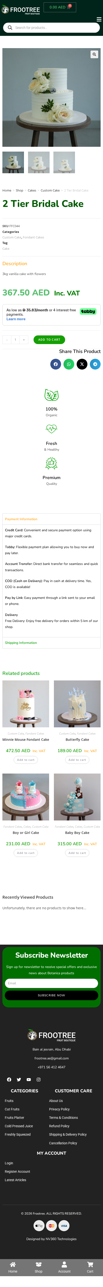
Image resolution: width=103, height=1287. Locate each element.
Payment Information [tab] (21, 519)
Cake (5, 248)
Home (6, 190)
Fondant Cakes (33, 237)
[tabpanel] (51, 581)
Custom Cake (50, 190)
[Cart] (90, 1264)
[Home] (13, 1264)
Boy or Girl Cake (26, 832)
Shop (19, 190)
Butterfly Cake (77, 739)
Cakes (32, 190)
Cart (90, 1271)
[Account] (64, 1264)
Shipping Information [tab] (21, 642)
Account (64, 1271)
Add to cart (49, 340)
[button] (72, 19)
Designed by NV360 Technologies (51, 1239)
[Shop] (39, 1264)
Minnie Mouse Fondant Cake (25, 739)
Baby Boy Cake (77, 832)
